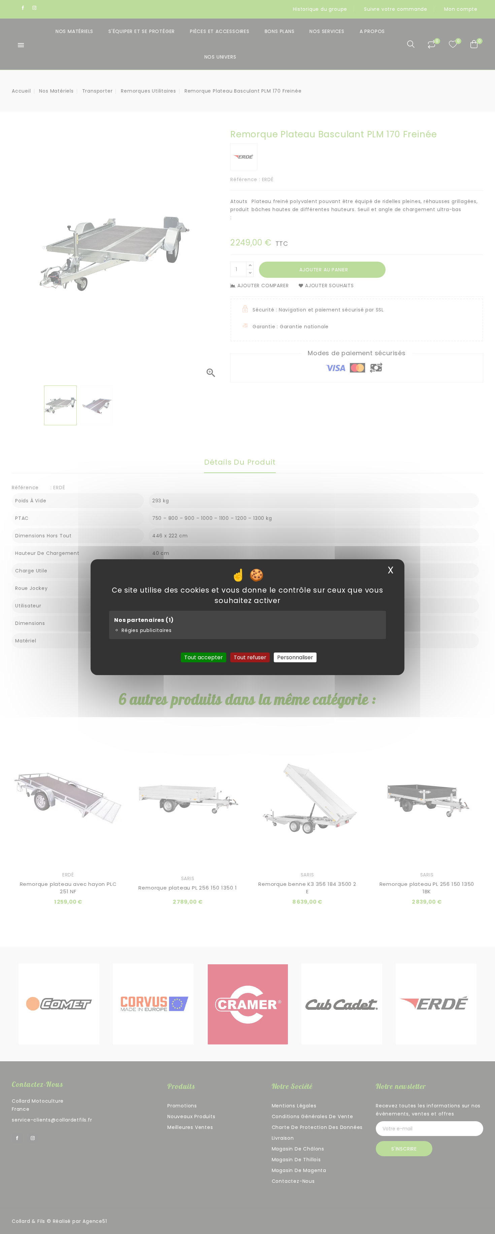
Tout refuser (250, 657)
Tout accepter (203, 657)
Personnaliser (295, 657)
